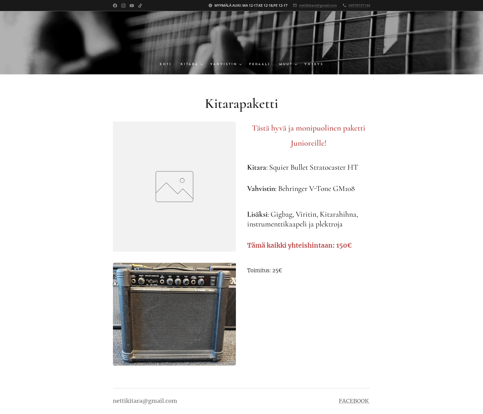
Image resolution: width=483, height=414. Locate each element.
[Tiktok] (140, 5)
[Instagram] (123, 5)
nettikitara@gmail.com (318, 5)
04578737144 (359, 5)
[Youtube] (131, 5)
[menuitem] (168, 65)
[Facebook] (115, 5)
